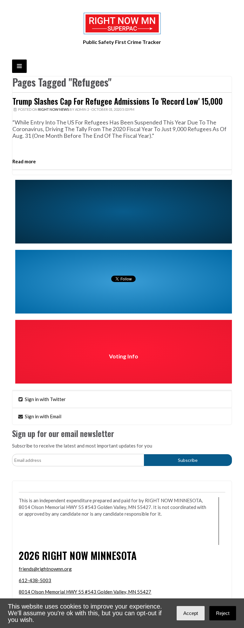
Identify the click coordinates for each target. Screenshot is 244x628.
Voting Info (123, 356)
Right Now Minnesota (89, 555)
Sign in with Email (42, 416)
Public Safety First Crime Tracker (122, 42)
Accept (190, 613)
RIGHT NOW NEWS (53, 109)
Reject (222, 613)
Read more (24, 161)
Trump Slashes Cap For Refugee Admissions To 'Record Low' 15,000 (117, 101)
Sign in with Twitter (45, 399)
